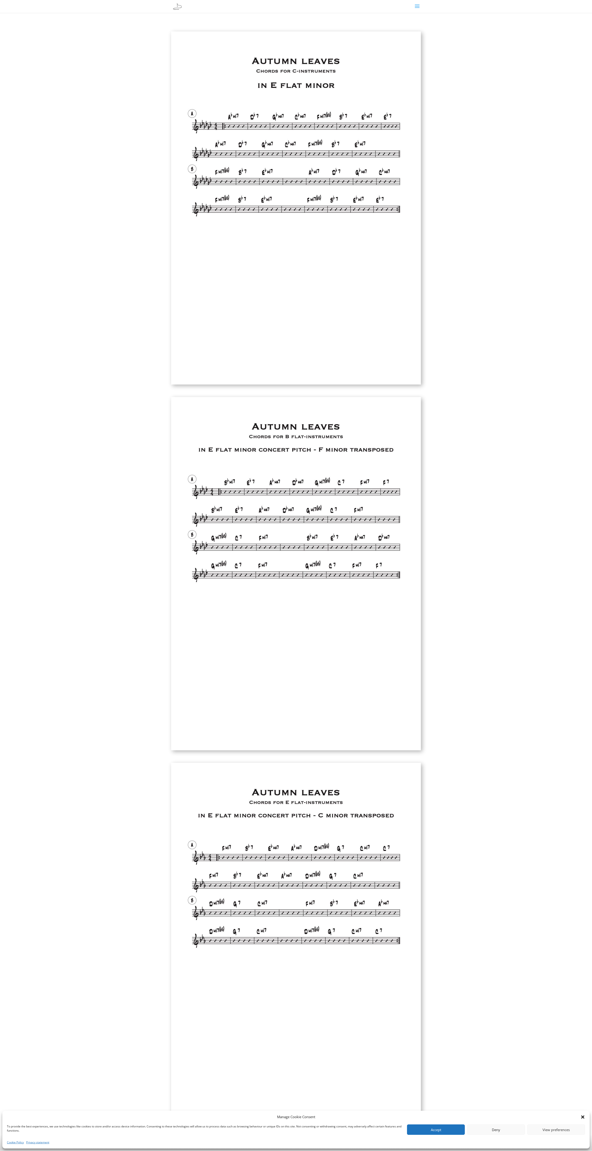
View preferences (556, 1129)
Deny (496, 1129)
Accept (436, 1129)
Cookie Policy (15, 1142)
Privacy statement (37, 1142)
